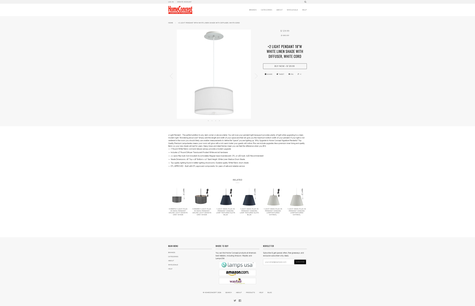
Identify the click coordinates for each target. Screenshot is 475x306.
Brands (253, 10)
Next (256, 76)
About (279, 10)
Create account (184, 2)
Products (250, 292)
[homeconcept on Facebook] (240, 301)
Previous (171, 76)
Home (170, 23)
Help (304, 10)
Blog (270, 292)
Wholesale (292, 10)
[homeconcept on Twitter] (235, 301)
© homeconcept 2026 (212, 292)
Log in (171, 2)
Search (228, 292)
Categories (266, 10)
